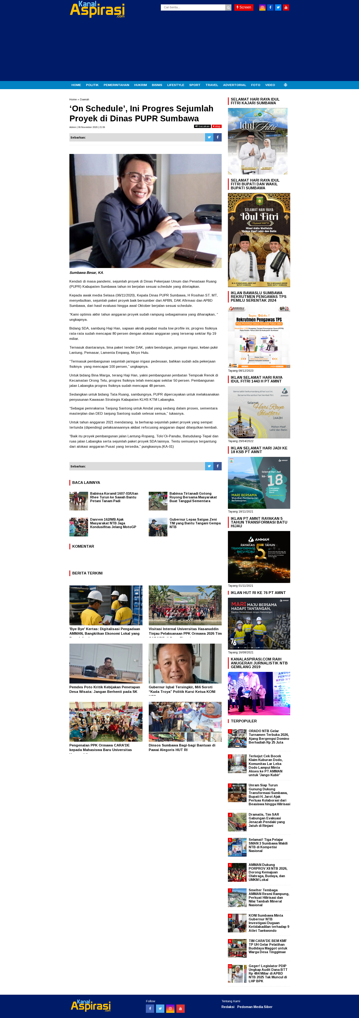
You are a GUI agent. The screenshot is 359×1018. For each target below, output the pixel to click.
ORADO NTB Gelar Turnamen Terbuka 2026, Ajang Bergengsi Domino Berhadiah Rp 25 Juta (269, 736)
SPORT (194, 85)
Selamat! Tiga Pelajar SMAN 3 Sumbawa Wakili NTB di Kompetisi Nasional (268, 845)
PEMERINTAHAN (116, 85)
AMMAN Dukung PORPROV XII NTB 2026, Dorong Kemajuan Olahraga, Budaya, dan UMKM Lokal (268, 872)
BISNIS (157, 85)
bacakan (204, 126)
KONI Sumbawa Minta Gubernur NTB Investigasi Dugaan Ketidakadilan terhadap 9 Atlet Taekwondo (269, 923)
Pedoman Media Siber (255, 1007)
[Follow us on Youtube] (180, 1008)
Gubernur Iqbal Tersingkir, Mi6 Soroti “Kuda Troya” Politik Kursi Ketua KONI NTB (182, 691)
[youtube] (286, 7)
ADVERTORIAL (234, 85)
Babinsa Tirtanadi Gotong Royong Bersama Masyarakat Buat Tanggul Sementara (193, 497)
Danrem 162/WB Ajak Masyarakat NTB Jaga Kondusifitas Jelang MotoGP (113, 523)
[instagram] (262, 7)
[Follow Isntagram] (170, 1008)
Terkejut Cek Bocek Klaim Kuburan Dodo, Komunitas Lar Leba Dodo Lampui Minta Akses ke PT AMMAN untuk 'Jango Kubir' (266, 765)
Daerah (84, 99)
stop (217, 126)
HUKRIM (140, 85)
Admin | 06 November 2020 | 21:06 (87, 127)
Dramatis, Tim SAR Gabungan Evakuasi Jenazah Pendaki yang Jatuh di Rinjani (267, 820)
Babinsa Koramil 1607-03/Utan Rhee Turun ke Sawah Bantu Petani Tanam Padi (114, 497)
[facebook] (270, 7)
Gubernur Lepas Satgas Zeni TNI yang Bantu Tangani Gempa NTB (195, 523)
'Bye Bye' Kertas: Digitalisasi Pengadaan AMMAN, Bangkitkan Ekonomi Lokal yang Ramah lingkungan (104, 633)
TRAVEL (211, 85)
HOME (76, 85)
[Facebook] (217, 137)
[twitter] (278, 7)
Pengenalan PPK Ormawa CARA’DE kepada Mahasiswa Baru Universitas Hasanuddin (100, 749)
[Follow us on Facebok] (150, 1008)
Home (73, 99)
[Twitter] (209, 137)
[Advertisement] (179, 50)
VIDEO (270, 85)
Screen (245, 7)
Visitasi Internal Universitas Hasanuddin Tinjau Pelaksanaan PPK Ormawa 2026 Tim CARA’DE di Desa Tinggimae (185, 633)
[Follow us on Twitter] (160, 1008)
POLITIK (92, 85)
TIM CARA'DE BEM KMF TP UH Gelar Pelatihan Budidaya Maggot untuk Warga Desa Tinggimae (268, 946)
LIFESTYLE (175, 85)
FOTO (255, 85)
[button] (285, 83)
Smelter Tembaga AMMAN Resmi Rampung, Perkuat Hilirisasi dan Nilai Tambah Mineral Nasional (269, 897)
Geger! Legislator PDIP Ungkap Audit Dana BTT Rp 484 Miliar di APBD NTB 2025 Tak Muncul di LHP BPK (268, 973)
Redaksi (227, 1007)
